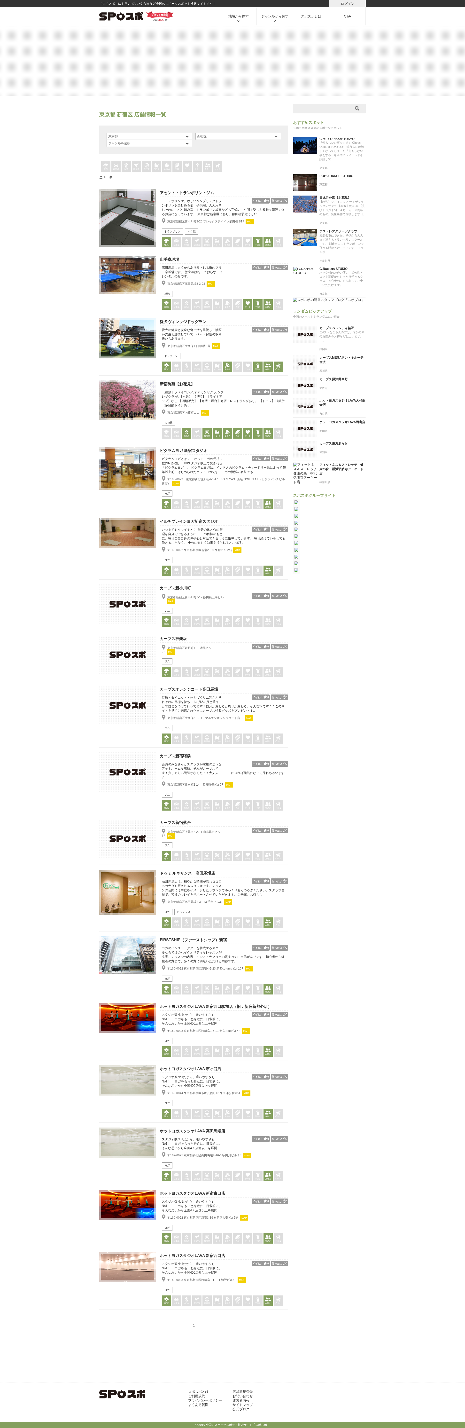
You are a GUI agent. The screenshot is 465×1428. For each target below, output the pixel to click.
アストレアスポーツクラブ (338, 231)
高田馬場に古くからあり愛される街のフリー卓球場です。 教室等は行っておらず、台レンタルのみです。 (192, 272)
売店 (177, 169)
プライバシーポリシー (205, 1400)
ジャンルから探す (274, 16)
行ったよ (279, 200)
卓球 (167, 293)
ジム (167, 610)
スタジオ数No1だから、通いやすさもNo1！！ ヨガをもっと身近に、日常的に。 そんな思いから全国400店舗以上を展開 (192, 1019)
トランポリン (172, 231)
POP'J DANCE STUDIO (336, 176)
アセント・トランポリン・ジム (187, 193)
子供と (197, 169)
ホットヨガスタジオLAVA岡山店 (342, 422)
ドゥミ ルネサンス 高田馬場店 (187, 873)
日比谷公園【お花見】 (335, 197)
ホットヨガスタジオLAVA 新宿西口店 (192, 1256)
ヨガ (167, 493)
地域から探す (238, 16)
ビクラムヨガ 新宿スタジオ (183, 451)
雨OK (106, 169)
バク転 (192, 231)
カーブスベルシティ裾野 (336, 328)
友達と (207, 169)
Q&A (347, 16)
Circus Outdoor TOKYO (337, 139)
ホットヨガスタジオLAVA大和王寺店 (342, 403)
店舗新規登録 (242, 1392)
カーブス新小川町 (175, 588)
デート (187, 169)
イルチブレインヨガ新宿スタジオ (189, 521)
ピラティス (183, 911)
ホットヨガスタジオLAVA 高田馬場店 (192, 1131)
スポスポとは (311, 16)
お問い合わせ (242, 1396)
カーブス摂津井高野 (333, 379)
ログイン (347, 4)
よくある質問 (198, 1405)
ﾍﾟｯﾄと (218, 169)
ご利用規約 (196, 1396)
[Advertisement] (232, 60)
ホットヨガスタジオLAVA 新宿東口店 (192, 1193)
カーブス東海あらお (333, 443)
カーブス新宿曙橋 (175, 756)
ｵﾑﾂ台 (126, 169)
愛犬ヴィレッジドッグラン (183, 322)
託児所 (136, 169)
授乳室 (146, 169)
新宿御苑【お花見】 (177, 384)
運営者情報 (240, 1400)
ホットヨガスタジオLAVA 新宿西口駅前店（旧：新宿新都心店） (216, 1006)
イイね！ (261, 200)
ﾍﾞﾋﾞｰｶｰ (156, 169)
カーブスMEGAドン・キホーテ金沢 (341, 360)
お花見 (168, 422)
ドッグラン (171, 356)
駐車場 (116, 169)
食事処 (167, 169)
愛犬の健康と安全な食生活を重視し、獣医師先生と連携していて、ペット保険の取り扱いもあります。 (192, 334)
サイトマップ (242, 1405)
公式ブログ (240, 1409)
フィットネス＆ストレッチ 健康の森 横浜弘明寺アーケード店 (341, 469)
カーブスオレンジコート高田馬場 (189, 689)
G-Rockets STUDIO (333, 269)
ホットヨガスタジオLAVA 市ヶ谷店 (190, 1069)
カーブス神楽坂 (173, 639)
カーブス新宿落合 (175, 823)
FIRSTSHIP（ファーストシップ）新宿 (193, 940)
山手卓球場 (169, 259)
